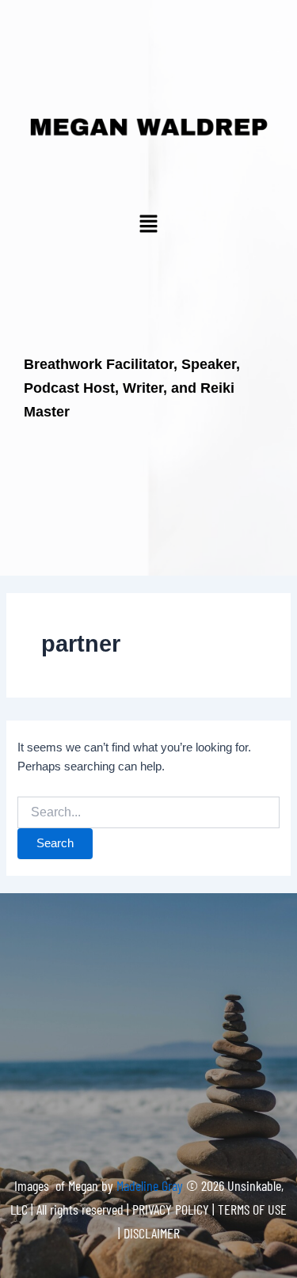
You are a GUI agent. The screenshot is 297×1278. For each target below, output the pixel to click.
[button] (148, 224)
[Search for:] (148, 812)
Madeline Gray (151, 1185)
